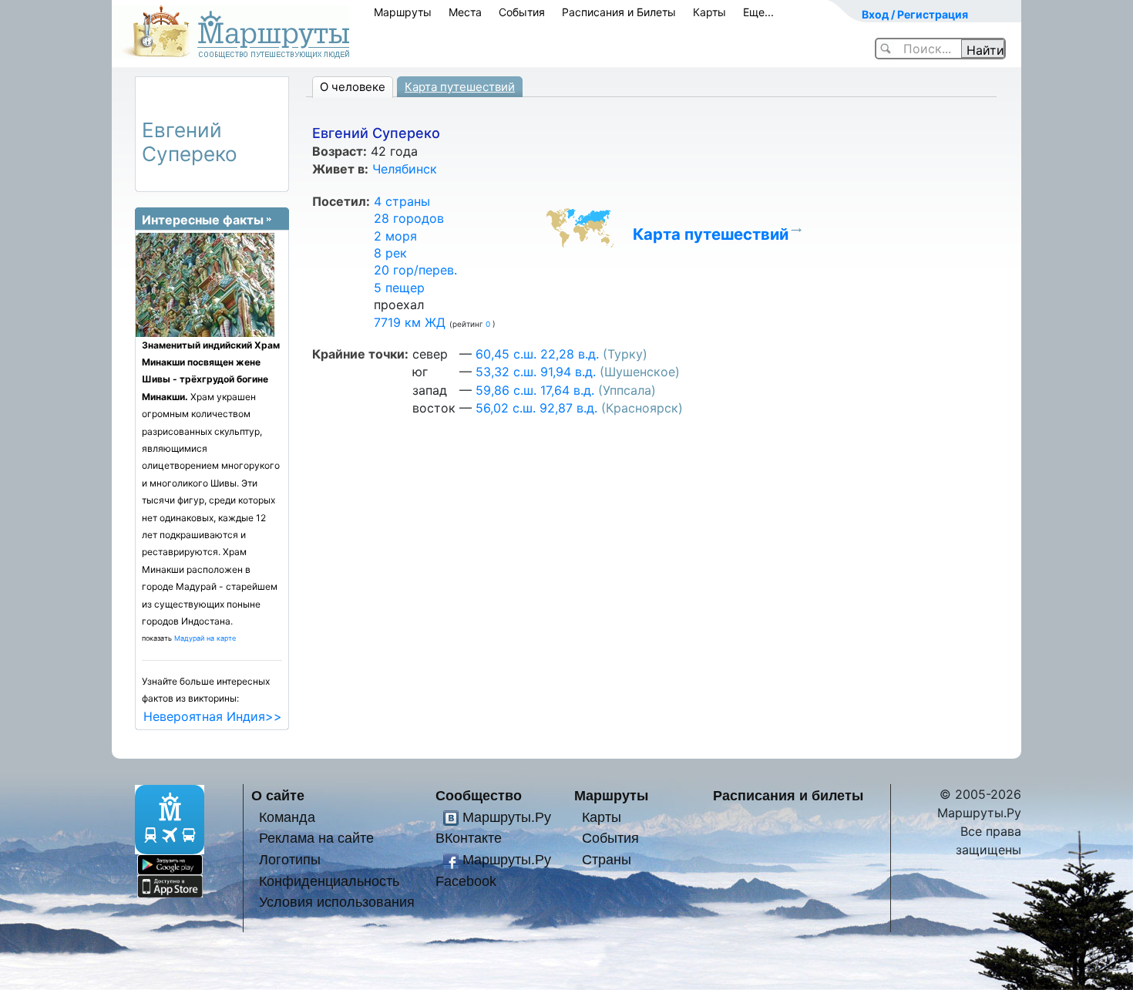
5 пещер (399, 287)
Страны (606, 859)
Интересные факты (203, 219)
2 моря (395, 236)
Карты (709, 12)
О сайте (277, 795)
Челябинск (404, 169)
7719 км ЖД (409, 322)
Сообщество (478, 795)
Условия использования (337, 902)
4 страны (402, 201)
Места (465, 12)
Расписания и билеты (788, 795)
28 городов (409, 218)
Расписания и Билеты (619, 12)
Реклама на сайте (316, 838)
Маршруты (403, 12)
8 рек (390, 253)
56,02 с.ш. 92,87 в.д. (536, 408)
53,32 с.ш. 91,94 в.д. (536, 371)
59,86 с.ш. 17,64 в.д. (535, 390)
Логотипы (290, 859)
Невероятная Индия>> (212, 716)
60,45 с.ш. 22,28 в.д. (537, 354)
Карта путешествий (460, 86)
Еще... (758, 12)
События (522, 12)
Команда (287, 817)
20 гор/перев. (415, 270)
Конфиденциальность (329, 881)
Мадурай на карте (205, 638)
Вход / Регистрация (915, 14)
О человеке (352, 86)
